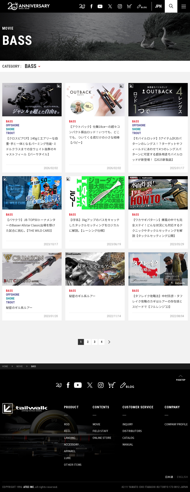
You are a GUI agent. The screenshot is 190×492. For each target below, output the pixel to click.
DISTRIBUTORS (132, 431)
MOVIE (20, 366)
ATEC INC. (29, 487)
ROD (67, 424)
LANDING (69, 438)
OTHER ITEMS (72, 464)
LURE (67, 458)
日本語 (169, 477)
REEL (67, 431)
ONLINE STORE (102, 438)
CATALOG (128, 438)
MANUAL (127, 444)
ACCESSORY (71, 444)
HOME (5, 366)
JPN (158, 6)
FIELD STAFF (100, 431)
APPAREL (70, 451)
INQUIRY (127, 424)
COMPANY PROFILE (176, 424)
